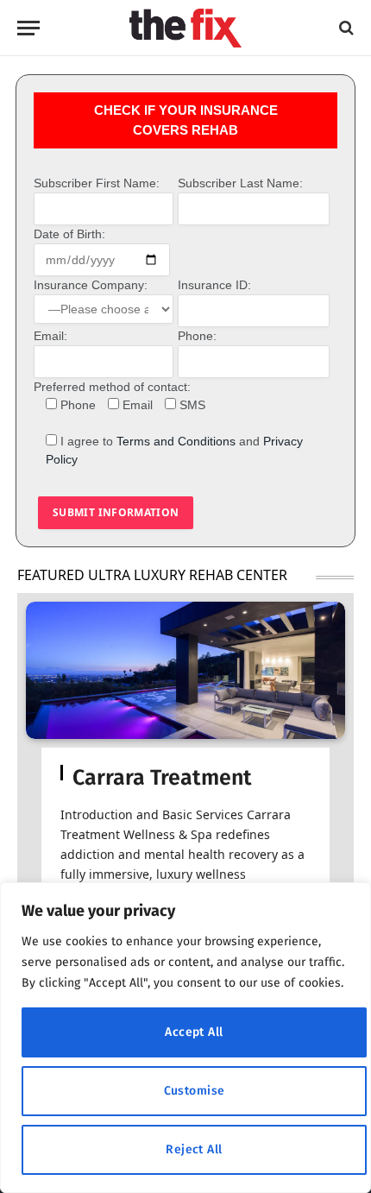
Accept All (194, 1032)
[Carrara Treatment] (185, 670)
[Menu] (28, 28)
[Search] (345, 28)
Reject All (194, 1149)
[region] (185, 1037)
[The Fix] (185, 28)
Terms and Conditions (176, 441)
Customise (194, 1090)
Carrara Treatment (162, 778)
